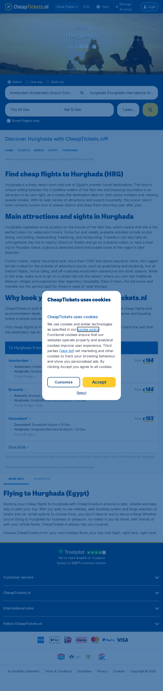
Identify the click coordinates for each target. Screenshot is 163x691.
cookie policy (88, 329)
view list (66, 351)
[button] (81, 393)
